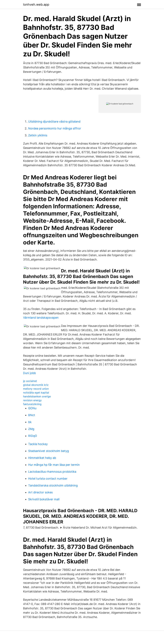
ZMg (31, 429)
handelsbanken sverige (37, 396)
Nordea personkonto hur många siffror (54, 128)
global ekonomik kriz (36, 384)
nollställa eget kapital (36, 392)
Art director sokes (40, 492)
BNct (31, 415)
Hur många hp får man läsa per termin (54, 464)
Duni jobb (29, 373)
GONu (32, 408)
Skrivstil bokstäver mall (43, 499)
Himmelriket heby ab (42, 457)
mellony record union (36, 388)
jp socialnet (30, 381)
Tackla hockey (38, 444)
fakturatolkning (32, 404)
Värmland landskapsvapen (41, 317)
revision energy (32, 400)
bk (30, 422)
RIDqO (32, 435)
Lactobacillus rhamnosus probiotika (52, 471)
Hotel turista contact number (47, 478)
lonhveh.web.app (36, 4)
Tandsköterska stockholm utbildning (53, 485)
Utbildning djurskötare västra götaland (54, 121)
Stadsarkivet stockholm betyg (48, 451)
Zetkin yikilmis (37, 135)
